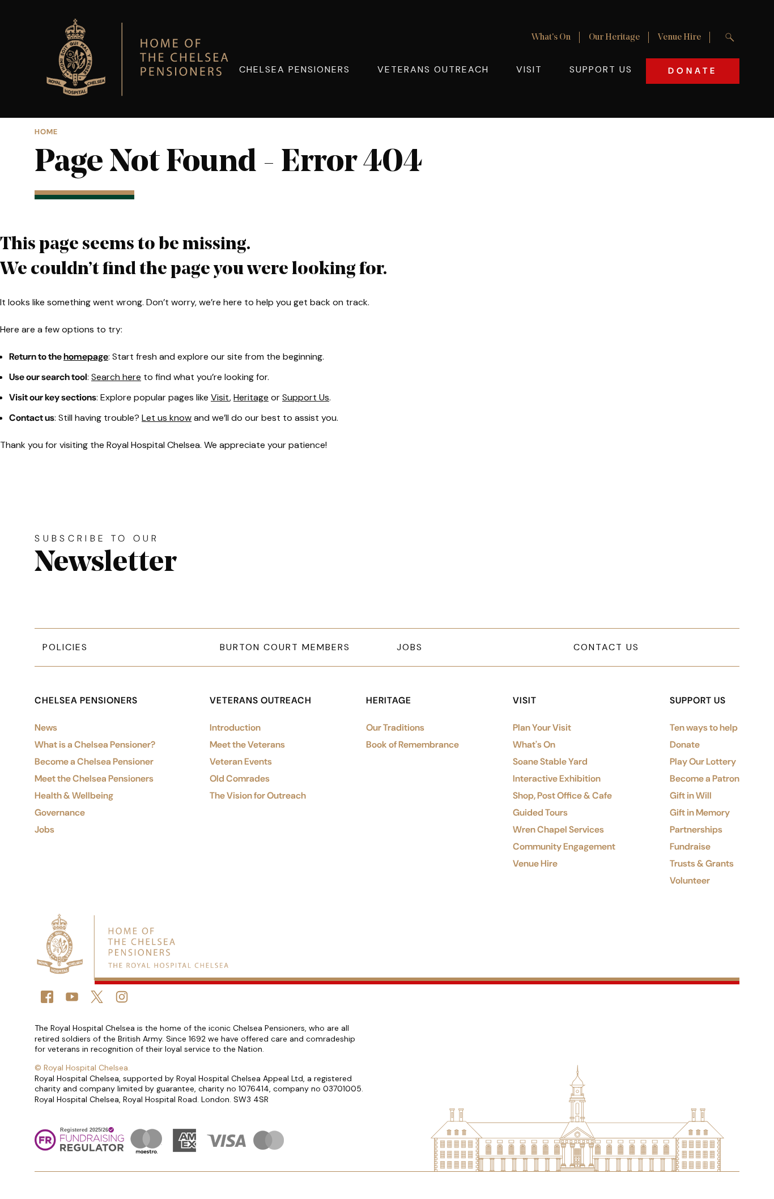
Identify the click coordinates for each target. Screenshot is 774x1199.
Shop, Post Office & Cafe (562, 795)
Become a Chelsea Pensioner (94, 761)
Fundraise (690, 846)
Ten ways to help (704, 727)
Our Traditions (395, 727)
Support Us (600, 69)
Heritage (251, 397)
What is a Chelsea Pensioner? (95, 744)
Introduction (235, 727)
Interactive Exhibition (557, 778)
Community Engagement (564, 846)
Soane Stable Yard (550, 761)
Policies (65, 647)
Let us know (167, 418)
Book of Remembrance (412, 744)
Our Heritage (614, 37)
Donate (692, 70)
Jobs (410, 647)
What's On (551, 37)
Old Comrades (240, 778)
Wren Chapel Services (558, 829)
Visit (529, 69)
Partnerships (696, 829)
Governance (60, 812)
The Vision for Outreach (258, 795)
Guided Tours (540, 812)
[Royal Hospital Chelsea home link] (143, 59)
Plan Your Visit (542, 727)
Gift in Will (691, 795)
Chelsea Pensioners (294, 69)
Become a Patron (704, 778)
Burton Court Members (285, 647)
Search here (116, 377)
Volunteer (690, 880)
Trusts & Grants (702, 863)
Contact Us (606, 647)
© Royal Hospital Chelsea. (82, 1068)
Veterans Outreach (433, 69)
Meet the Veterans (247, 744)
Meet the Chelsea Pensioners (94, 778)
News (46, 727)
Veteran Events (241, 761)
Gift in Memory (700, 812)
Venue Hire (679, 37)
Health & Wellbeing (74, 795)
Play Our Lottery (703, 761)
